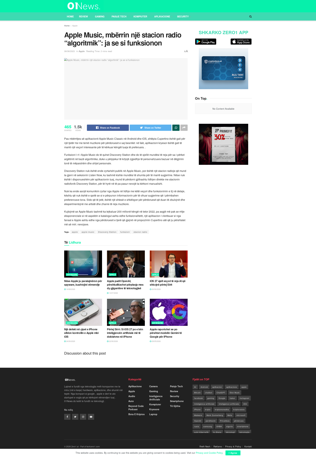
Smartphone (177, 401)
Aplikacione (162, 16)
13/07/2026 (113, 293)
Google (222, 398)
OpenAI (197, 420)
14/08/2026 (70, 289)
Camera (153, 386)
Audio (131, 396)
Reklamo (217, 446)
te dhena (217, 432)
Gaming (100, 16)
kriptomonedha (222, 409)
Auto (131, 401)
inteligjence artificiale (229, 404)
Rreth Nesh (204, 446)
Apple (75, 25)
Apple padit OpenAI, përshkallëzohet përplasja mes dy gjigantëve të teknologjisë (125, 284)
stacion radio (140, 231)
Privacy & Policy (233, 446)
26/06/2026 (156, 289)
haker (232, 398)
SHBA (219, 426)
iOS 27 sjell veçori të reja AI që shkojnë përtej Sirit (167, 282)
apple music (88, 231)
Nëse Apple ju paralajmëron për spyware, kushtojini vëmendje (83, 282)
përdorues (239, 420)
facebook (198, 398)
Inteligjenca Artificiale (155, 397)
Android (204, 387)
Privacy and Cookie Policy (209, 452)
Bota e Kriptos (136, 414)
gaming (210, 398)
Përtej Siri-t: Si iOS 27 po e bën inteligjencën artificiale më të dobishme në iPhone (125, 332)
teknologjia (244, 432)
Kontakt (248, 446)
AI (195, 387)
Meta (229, 415)
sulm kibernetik (201, 432)
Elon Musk (235, 392)
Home (70, 16)
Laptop (153, 414)
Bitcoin (197, 392)
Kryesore (72, 274)
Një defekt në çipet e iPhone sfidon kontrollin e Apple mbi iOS (81, 332)
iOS (245, 404)
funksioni (125, 231)
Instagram (244, 398)
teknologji (230, 432)
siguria (229, 426)
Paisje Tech (119, 16)
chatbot (208, 392)
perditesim (211, 420)
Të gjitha (175, 406)
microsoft (241, 415)
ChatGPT (221, 392)
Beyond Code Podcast (136, 407)
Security (183, 16)
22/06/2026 (113, 341)
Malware (198, 415)
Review (83, 16)
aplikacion (217, 387)
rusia (196, 426)
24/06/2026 (70, 341)
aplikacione (231, 387)
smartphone (242, 426)
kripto (208, 409)
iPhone (197, 409)
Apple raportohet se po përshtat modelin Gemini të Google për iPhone (166, 332)
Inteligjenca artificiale (204, 404)
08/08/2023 (69, 51)
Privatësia (225, 420)
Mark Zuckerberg (215, 415)
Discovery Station (107, 231)
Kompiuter (140, 16)
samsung (207, 426)
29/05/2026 (156, 341)
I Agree (233, 452)
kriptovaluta (239, 409)
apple (75, 231)
